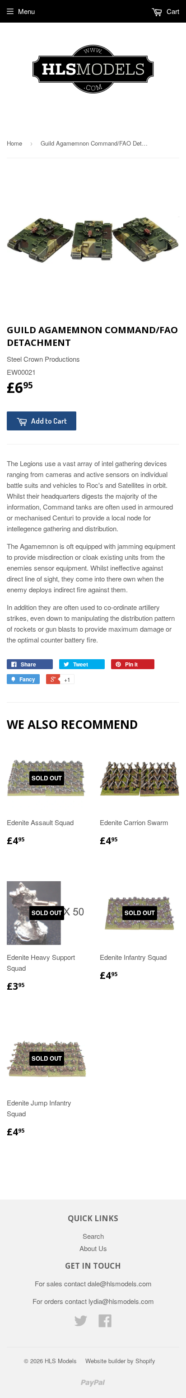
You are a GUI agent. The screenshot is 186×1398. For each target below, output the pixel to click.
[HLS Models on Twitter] (81, 1323)
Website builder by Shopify (120, 1360)
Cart (172, 11)
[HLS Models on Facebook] (105, 1323)
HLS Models (61, 1360)
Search (93, 1236)
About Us (93, 1248)
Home (14, 143)
